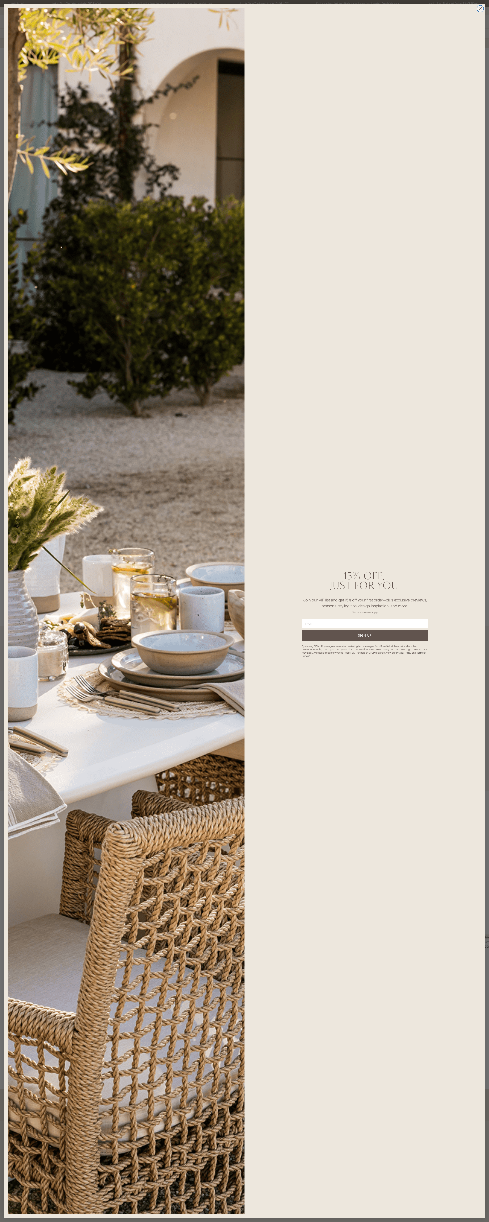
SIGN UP (365, 635)
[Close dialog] (480, 8)
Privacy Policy (403, 652)
